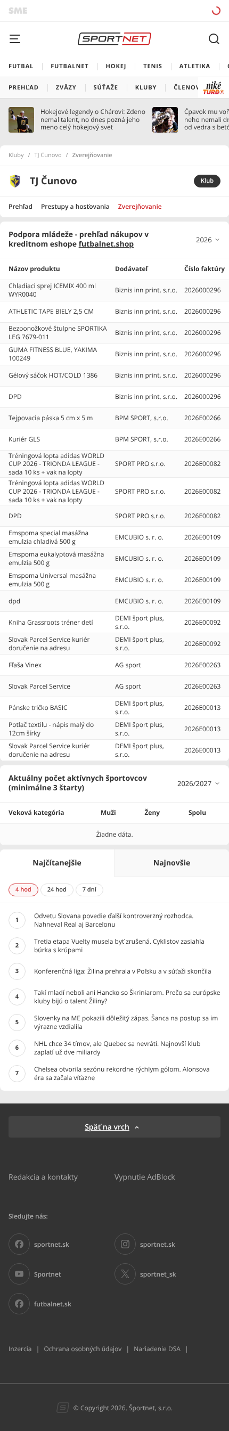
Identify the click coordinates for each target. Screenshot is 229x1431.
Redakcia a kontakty (43, 1177)
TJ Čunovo (48, 155)
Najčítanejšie (56, 863)
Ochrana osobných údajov (82, 1348)
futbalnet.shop (106, 244)
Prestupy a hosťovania (75, 206)
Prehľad (20, 206)
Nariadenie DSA (157, 1348)
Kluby (16, 155)
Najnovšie (171, 863)
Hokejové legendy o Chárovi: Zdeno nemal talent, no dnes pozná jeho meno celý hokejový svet (92, 119)
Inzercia (20, 1348)
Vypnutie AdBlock (144, 1177)
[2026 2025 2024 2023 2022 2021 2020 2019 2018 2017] (208, 239)
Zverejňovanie (140, 206)
